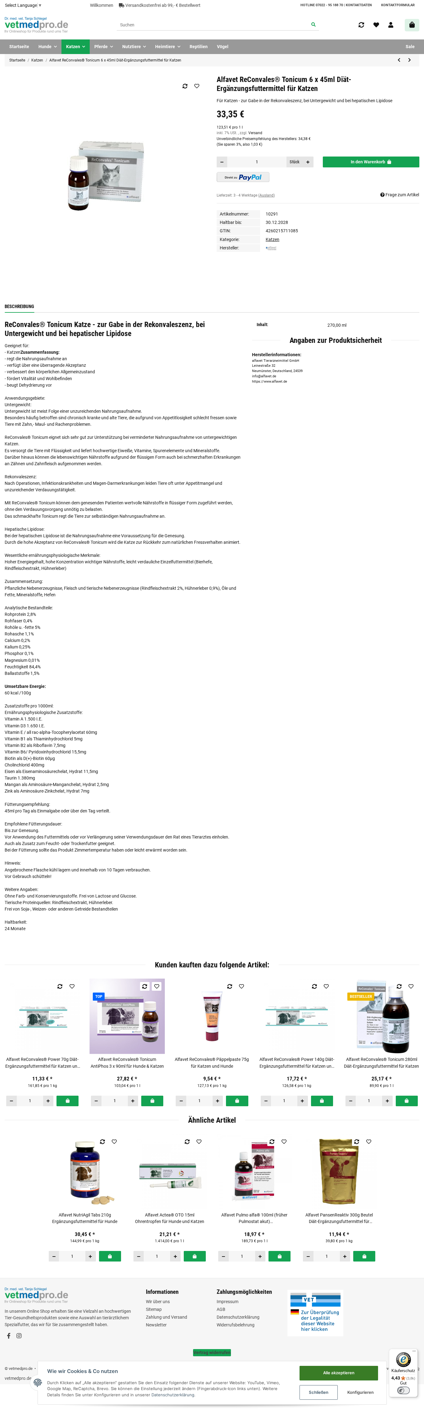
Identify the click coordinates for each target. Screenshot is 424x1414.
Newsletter (156, 1324)
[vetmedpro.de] (36, 25)
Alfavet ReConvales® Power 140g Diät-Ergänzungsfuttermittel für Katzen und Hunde (296, 1063)
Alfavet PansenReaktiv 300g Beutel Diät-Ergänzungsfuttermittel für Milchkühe (339, 1218)
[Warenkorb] (412, 25)
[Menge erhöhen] (308, 162)
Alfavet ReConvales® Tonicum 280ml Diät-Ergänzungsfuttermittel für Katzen (381, 1062)
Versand (255, 133)
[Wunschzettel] (376, 25)
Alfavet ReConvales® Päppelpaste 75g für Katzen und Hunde (212, 1062)
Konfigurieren (360, 1392)
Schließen (318, 1392)
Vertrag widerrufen (212, 1352)
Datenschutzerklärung (238, 1317)
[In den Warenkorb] (67, 1101)
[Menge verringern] (222, 162)
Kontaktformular (398, 5)
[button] (391, 25)
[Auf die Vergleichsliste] (185, 86)
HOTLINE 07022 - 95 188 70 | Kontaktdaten (336, 5)
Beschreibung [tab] (19, 306)
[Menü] (414, 1352)
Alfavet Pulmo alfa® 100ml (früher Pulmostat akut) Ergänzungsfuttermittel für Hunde (254, 1218)
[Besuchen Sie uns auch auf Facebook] (8, 1336)
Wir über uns (158, 1301)
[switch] (403, 1390)
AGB (221, 1309)
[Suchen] (313, 25)
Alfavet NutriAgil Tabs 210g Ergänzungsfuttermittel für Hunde (84, 1218)
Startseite (19, 46)
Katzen (272, 239)
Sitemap (154, 1309)
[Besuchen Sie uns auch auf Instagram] (19, 1336)
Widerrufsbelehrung (236, 1324)
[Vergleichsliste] (361, 25)
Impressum (227, 1301)
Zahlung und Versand (166, 1317)
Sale (410, 46)
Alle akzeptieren (338, 1372)
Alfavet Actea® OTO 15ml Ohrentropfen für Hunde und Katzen (169, 1218)
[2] (243, 177)
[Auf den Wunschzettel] (196, 86)
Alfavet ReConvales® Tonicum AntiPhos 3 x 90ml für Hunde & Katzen (127, 1062)
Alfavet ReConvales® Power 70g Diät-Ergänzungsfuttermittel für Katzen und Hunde (42, 1063)
